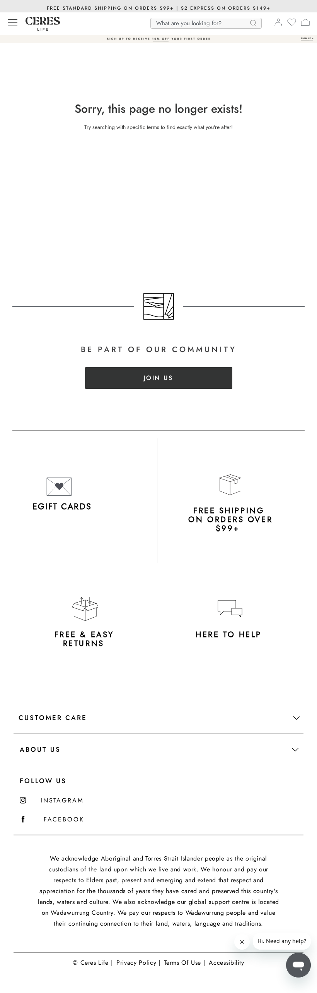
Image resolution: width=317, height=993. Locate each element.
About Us (40, 749)
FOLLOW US (43, 780)
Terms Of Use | (184, 962)
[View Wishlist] (292, 25)
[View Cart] (305, 24)
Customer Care (53, 717)
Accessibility (226, 962)
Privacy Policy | (138, 962)
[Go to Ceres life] (39, 29)
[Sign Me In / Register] (278, 24)
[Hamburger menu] (12, 23)
